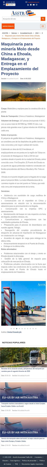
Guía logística (15, 461)
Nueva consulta (8, 26)
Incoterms (38, 457)
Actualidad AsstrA (12, 78)
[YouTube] (34, 5)
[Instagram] (36, 5)
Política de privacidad (29, 461)
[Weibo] (40, 5)
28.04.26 (7, 375)
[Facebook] (31, 5)
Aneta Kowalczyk (14, 332)
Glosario (5, 461)
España (11, 5)
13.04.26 (7, 410)
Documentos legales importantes (32, 464)
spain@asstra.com (33, 2)
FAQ (16, 464)
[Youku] (43, 5)
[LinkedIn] (28, 5)
